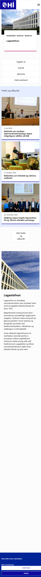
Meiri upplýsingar (7, 565)
